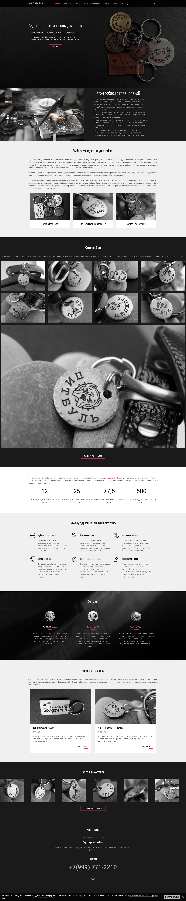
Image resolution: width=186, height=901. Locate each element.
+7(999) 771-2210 (93, 867)
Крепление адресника (136, 224)
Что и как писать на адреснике (93, 224)
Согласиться (172, 897)
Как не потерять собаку (43, 728)
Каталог (55, 47)
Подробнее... (83, 746)
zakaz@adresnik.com (95, 837)
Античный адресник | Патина (110, 728)
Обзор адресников (50, 224)
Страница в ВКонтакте (93, 808)
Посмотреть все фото (93, 456)
